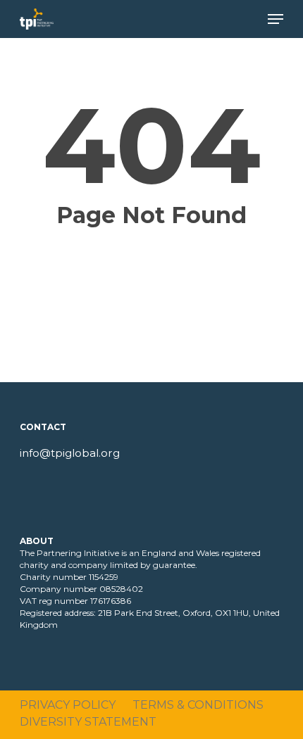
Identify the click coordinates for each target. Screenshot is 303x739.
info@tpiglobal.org (70, 453)
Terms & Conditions (198, 705)
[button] (275, 19)
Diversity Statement (88, 721)
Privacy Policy (68, 705)
